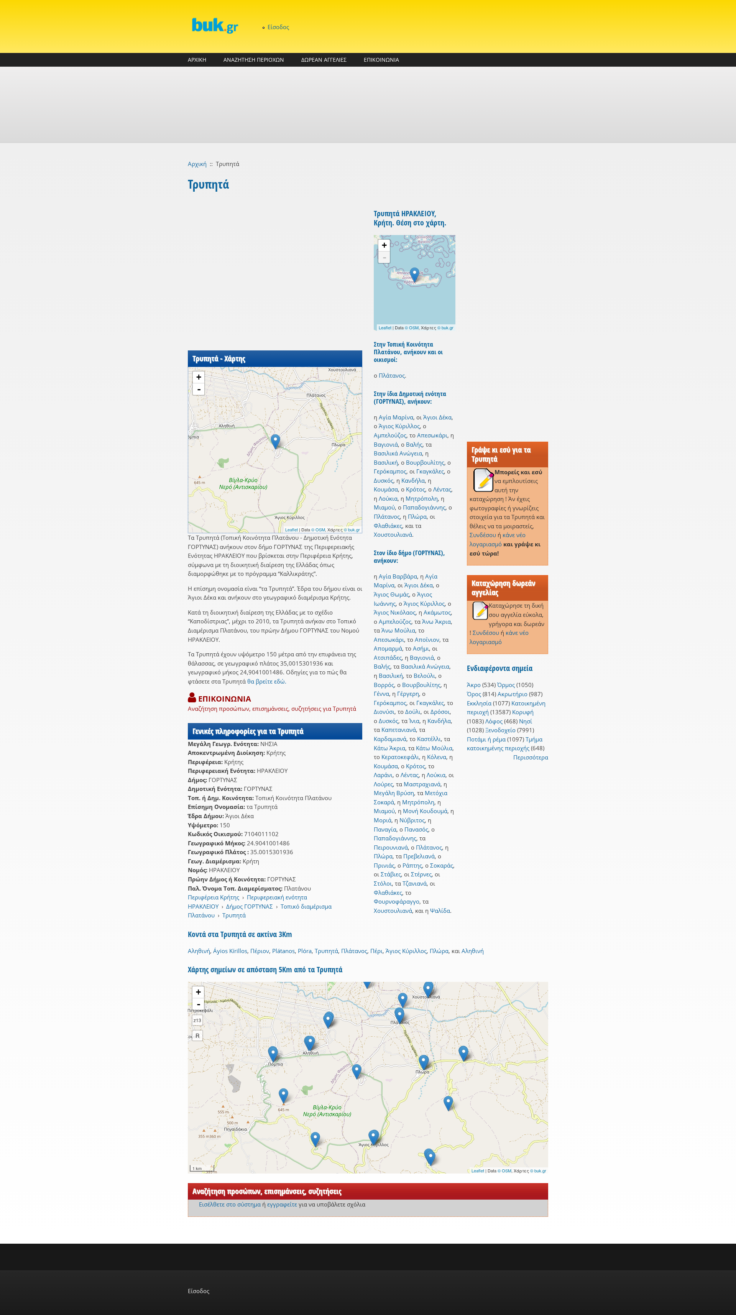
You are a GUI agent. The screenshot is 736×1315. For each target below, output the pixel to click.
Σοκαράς (441, 865)
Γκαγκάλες (430, 471)
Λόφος (494, 721)
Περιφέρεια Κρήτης (213, 897)
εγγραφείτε (282, 1204)
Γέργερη (408, 693)
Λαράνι (383, 775)
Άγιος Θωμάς (391, 594)
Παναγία (385, 829)
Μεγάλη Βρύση (394, 793)
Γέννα (381, 693)
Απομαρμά (388, 648)
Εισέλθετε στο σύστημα (230, 1204)
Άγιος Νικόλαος (395, 612)
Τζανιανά (414, 883)
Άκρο (474, 685)
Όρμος (506, 685)
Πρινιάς (384, 865)
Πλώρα (417, 516)
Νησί (525, 721)
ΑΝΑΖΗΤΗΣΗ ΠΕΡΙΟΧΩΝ (253, 59)
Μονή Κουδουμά (425, 811)
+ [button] (198, 377)
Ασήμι (421, 648)
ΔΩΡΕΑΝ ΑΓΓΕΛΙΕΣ (324, 59)
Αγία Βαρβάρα (398, 576)
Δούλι (413, 711)
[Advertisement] (368, 105)
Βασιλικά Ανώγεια (398, 453)
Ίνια (414, 721)
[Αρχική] (215, 25)
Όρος (474, 694)
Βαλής (414, 444)
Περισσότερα (530, 757)
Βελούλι (424, 675)
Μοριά (382, 820)
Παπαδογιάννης (424, 507)
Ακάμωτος (437, 612)
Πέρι (376, 951)
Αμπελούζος (390, 435)
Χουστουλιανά (393, 534)
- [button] (199, 389)
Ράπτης (412, 865)
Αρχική (197, 164)
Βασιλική (386, 462)
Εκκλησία (479, 703)
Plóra (305, 951)
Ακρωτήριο (512, 694)
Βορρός (384, 685)
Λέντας (442, 489)
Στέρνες (421, 874)
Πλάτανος (392, 375)
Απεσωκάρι (432, 435)
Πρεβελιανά (419, 856)
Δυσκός (383, 480)
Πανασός (416, 829)
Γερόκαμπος (390, 471)
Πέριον (259, 951)
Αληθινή (199, 951)
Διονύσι (384, 711)
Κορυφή (523, 712)
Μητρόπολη (422, 498)
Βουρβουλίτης (425, 462)
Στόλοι (383, 883)
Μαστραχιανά (422, 784)
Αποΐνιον (427, 639)
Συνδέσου (483, 535)
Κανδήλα (413, 480)
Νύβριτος (412, 820)
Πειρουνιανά (391, 847)
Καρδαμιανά (390, 739)
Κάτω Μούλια (434, 748)
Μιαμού (384, 507)
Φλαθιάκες (388, 525)
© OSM (318, 529)
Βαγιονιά (386, 444)
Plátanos (283, 951)
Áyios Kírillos (230, 951)
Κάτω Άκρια (389, 748)
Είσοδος (278, 27)
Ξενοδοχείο (500, 730)
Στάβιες (391, 874)
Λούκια (388, 498)
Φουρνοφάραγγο (396, 901)
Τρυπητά (234, 915)
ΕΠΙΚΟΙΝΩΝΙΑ (381, 59)
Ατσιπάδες (388, 657)
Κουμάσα (386, 489)
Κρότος (415, 489)
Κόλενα (436, 757)
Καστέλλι (429, 739)
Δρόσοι (440, 711)
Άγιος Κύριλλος (399, 426)
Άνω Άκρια (436, 621)
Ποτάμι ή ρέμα (486, 739)
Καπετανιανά (398, 729)
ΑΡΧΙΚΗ (197, 59)
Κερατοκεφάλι (400, 757)
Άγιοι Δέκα (437, 417)
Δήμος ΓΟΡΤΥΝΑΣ (249, 906)
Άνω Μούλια (398, 630)
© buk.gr (352, 529)
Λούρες (383, 784)
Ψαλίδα (440, 910)
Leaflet (291, 529)
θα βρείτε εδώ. (266, 681)
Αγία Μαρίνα (396, 417)
